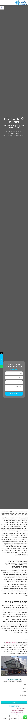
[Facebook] (17, 139)
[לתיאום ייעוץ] (14, 717)
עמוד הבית (25, 511)
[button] (2, 8)
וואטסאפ (5, 718)
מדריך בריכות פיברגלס (17, 710)
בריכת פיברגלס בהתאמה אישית (15, 715)
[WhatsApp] (1, 366)
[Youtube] (11, 139)
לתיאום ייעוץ (14, 718)
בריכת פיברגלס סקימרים (17, 713)
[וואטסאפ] (5, 717)
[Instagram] (14, 139)
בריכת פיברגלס (18, 511)
